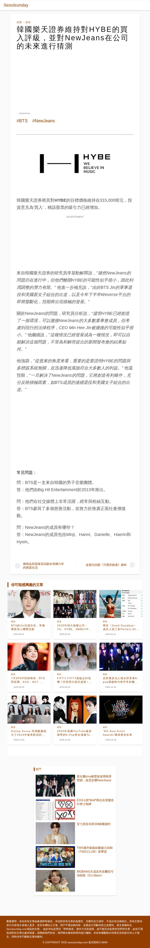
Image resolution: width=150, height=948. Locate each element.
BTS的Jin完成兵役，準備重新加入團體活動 (28, 627)
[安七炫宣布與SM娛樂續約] (55, 833)
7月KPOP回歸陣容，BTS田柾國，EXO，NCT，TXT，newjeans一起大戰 (28, 680)
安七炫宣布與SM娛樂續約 (93, 824)
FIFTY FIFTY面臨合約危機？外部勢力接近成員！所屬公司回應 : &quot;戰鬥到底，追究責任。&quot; (74, 680)
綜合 (28, 22)
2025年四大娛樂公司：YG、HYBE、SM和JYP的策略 (74, 627)
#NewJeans (43, 120)
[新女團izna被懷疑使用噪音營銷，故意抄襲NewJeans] (55, 786)
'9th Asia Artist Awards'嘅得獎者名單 (117, 733)
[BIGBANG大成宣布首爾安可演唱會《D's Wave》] (55, 881)
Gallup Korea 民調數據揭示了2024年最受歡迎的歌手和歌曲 (28, 733)
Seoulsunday (16, 5)
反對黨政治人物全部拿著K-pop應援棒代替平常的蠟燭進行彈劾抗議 (120, 680)
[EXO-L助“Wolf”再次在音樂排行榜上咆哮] (55, 809)
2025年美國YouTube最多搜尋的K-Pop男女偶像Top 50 (74, 733)
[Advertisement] (75, 77)
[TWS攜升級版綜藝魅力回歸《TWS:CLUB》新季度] (55, 857)
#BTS (22, 120)
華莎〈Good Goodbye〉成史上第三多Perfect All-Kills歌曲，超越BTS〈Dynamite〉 (120, 627)
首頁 (19, 22)
